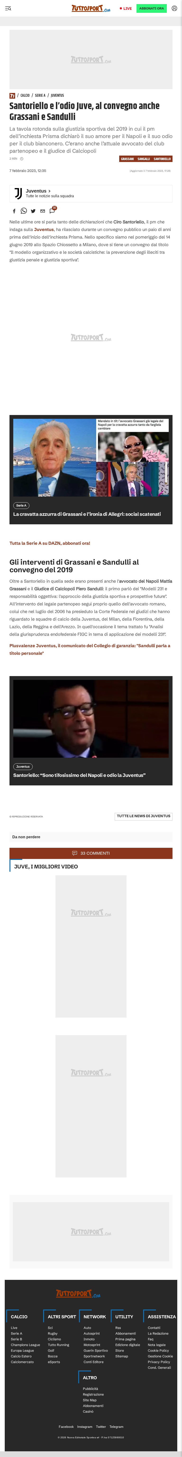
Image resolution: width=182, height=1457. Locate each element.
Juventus (57, 96)
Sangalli (144, 159)
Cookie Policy (158, 1350)
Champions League (25, 1345)
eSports (54, 1362)
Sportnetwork (94, 1356)
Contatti (154, 1328)
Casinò (88, 1411)
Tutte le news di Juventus (143, 816)
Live (127, 8)
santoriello (162, 159)
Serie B (16, 1339)
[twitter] (33, 211)
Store (119, 1350)
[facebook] (14, 211)
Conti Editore (94, 1362)
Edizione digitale (127, 1345)
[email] (42, 211)
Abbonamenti (125, 1333)
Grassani (127, 159)
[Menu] (8, 8)
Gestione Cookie (160, 1356)
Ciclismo (54, 1339)
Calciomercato (22, 1362)
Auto (87, 1328)
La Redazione (158, 1333)
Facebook (66, 1427)
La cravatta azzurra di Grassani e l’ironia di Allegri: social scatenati (87, 514)
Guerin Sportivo (96, 1350)
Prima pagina (125, 1339)
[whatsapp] (23, 211)
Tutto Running (58, 1345)
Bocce (53, 1356)
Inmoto (89, 1339)
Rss (118, 1328)
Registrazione (93, 1394)
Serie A (40, 96)
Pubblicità (90, 1389)
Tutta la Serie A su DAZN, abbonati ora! (49, 543)
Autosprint (92, 1333)
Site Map (89, 1400)
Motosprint (92, 1345)
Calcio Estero (21, 1356)
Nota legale (157, 1345)
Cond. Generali (159, 1367)
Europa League (22, 1350)
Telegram (116, 1427)
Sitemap (121, 1356)
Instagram (84, 1427)
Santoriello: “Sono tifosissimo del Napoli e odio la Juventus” (79, 775)
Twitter (101, 1427)
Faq (150, 1339)
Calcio (25, 96)
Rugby (53, 1333)
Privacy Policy (159, 1362)
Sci (50, 1328)
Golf (51, 1350)
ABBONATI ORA (151, 8)
